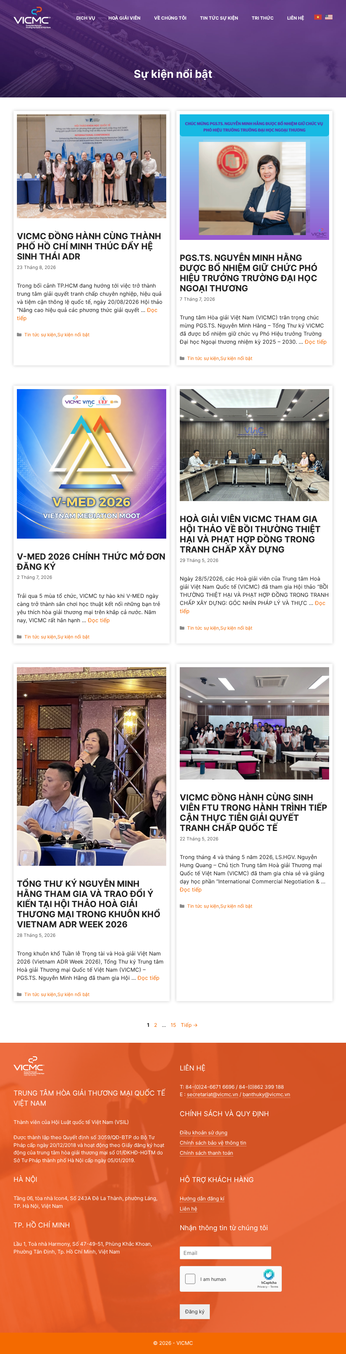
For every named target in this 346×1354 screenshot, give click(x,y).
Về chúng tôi (170, 18)
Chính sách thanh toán (206, 1153)
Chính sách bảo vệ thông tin (213, 1142)
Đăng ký (194, 1311)
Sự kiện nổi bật (73, 334)
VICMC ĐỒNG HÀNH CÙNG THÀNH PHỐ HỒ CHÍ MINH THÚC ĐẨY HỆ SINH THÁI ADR (89, 246)
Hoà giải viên (124, 18)
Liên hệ (295, 18)
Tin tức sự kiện (219, 18)
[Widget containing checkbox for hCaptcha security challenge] (231, 1279)
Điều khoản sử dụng (203, 1132)
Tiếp (189, 1025)
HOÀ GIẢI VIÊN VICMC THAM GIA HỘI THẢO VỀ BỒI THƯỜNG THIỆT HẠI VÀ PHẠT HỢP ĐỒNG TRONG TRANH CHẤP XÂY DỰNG (250, 534)
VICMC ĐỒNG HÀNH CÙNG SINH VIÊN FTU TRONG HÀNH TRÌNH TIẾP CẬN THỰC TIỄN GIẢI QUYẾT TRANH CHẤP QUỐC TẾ (253, 812)
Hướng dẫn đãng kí (202, 1198)
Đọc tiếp (316, 341)
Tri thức (263, 18)
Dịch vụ (85, 18)
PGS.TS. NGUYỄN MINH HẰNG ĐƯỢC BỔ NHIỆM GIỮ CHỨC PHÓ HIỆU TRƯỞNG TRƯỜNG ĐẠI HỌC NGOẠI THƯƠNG (249, 273)
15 (174, 1025)
